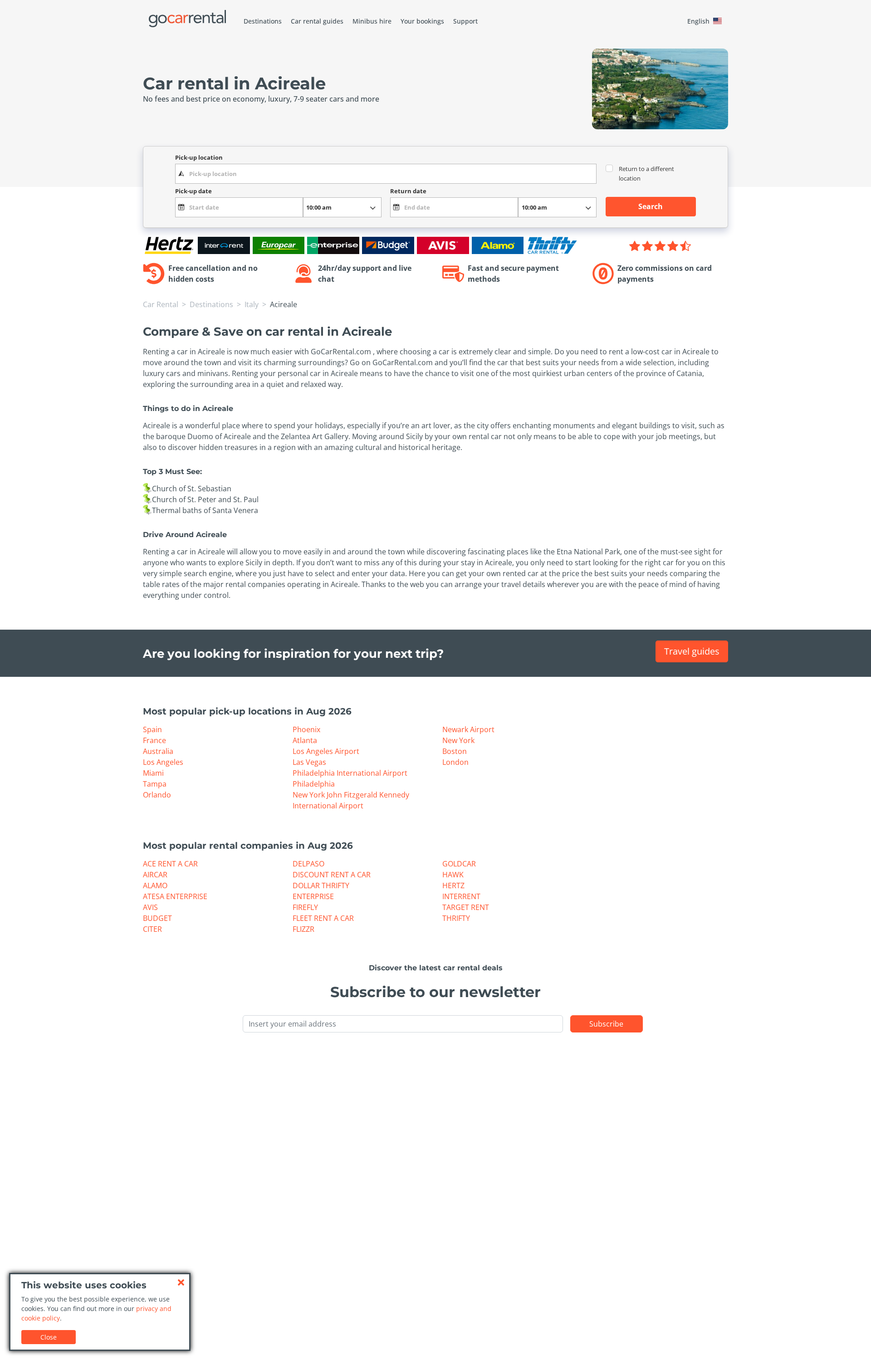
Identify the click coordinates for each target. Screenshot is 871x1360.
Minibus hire (371, 21)
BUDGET (157, 918)
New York (458, 740)
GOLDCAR (459, 864)
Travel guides (691, 651)
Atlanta (305, 740)
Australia (158, 751)
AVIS (150, 907)
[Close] (181, 1282)
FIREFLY (305, 907)
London (455, 762)
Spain (152, 729)
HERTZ (453, 885)
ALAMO (155, 885)
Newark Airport (468, 729)
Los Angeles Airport (326, 751)
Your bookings (422, 21)
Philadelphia (314, 784)
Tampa (154, 784)
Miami (153, 773)
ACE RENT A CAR (170, 864)
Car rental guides (317, 21)
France (154, 740)
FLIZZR (303, 929)
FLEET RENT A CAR (323, 918)
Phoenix (306, 729)
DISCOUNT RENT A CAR (332, 875)
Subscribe (606, 1024)
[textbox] (386, 174)
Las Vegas (309, 762)
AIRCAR (155, 875)
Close (48, 1337)
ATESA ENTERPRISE (175, 896)
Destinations (263, 21)
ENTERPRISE (313, 896)
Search (650, 206)
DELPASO (308, 864)
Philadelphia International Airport (350, 773)
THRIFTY (456, 918)
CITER (152, 929)
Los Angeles (163, 762)
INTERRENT (461, 896)
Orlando (157, 795)
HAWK (453, 875)
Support (465, 21)
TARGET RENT (465, 907)
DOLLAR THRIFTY (321, 885)
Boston (454, 751)
